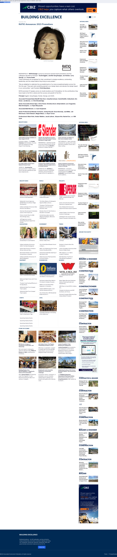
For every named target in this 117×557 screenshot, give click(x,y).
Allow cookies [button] (7, 2)
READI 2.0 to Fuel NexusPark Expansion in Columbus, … (46, 285)
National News (84, 21)
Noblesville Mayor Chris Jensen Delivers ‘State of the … (47, 239)
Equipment (23, 260)
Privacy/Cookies (113, 554)
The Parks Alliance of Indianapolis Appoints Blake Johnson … (48, 202)
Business (61, 260)
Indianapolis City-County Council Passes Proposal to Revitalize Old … (67, 217)
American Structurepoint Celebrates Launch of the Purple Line (28, 211)
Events (22, 297)
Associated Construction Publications (13, 554)
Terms (105, 554)
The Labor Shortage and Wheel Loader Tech (82, 146)
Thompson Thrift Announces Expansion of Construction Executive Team (46, 207)
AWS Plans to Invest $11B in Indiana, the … (68, 287)
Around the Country (85, 232)
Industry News (23, 122)
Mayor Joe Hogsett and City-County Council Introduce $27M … (48, 249)
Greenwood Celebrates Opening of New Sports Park (48, 253)
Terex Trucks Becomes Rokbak (27, 275)
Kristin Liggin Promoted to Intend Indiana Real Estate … (47, 196)
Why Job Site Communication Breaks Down (83, 95)
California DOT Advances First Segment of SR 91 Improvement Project (83, 264)
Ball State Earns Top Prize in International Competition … (66, 257)
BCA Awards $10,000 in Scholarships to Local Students (27, 239)
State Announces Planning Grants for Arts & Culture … (48, 257)
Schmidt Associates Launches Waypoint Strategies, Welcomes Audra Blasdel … (47, 216)
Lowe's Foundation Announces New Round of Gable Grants (67, 249)
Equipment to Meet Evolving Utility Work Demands (83, 195)
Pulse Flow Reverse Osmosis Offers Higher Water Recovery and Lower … (83, 410)
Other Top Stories (24, 328)
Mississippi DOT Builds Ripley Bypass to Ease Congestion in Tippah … (83, 304)
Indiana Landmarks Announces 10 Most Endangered (28, 257)
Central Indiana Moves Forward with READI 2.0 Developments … (47, 275)
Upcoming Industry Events (26, 318)
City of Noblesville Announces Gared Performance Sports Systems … (68, 208)
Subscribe (41, 547)
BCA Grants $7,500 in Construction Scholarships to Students (28, 253)
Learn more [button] (38, 0)
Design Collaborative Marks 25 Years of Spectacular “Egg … (27, 313)
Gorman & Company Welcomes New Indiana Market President (68, 295)
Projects (62, 181)
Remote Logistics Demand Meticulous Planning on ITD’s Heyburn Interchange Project (83, 437)
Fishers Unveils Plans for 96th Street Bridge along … (27, 215)
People (41, 181)
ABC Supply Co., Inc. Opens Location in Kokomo (66, 253)
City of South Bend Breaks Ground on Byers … (48, 245)
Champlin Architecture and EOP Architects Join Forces (66, 291)
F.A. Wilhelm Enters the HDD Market (66, 275)
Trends (61, 224)
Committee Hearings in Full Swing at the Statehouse (48, 313)
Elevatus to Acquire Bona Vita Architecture (66, 245)
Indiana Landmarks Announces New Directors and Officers (28, 207)
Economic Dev (43, 260)
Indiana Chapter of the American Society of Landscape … (67, 213)
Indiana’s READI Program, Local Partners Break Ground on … (47, 289)
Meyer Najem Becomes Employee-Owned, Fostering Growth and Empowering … (67, 282)
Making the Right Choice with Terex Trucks (28, 279)
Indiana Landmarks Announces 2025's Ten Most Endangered (27, 245)
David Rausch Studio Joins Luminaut (65, 239)
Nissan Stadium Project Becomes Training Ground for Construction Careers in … (83, 329)
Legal (41, 297)
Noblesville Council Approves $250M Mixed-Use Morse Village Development (28, 203)
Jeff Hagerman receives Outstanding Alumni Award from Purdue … (27, 221)
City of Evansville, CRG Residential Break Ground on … (48, 293)
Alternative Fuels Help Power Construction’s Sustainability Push (84, 44)
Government (43, 224)
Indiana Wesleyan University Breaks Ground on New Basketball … (28, 196)
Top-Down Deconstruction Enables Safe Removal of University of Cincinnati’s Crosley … (83, 279)
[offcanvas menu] (95, 17)
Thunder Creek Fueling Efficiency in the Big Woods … (28, 283)
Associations (23, 224)
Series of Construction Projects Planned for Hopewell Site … (66, 203)
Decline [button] (2, 2)
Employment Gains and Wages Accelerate (84, 61)
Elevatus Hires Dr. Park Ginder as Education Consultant (48, 211)
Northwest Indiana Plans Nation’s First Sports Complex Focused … (47, 281)
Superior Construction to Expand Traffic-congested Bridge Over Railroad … (67, 197)
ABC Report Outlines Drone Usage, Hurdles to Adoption (83, 156)
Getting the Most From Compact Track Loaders (27, 288)
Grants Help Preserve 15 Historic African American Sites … (28, 249)
